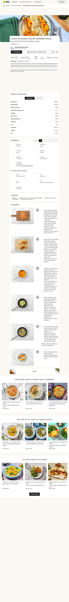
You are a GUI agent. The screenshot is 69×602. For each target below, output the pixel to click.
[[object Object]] (53, 52)
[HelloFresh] (6, 2)
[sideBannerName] (34, 82)
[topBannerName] (34, 11)
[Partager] (56, 52)
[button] (40, 140)
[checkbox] (11, 44)
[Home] (3, 6)
